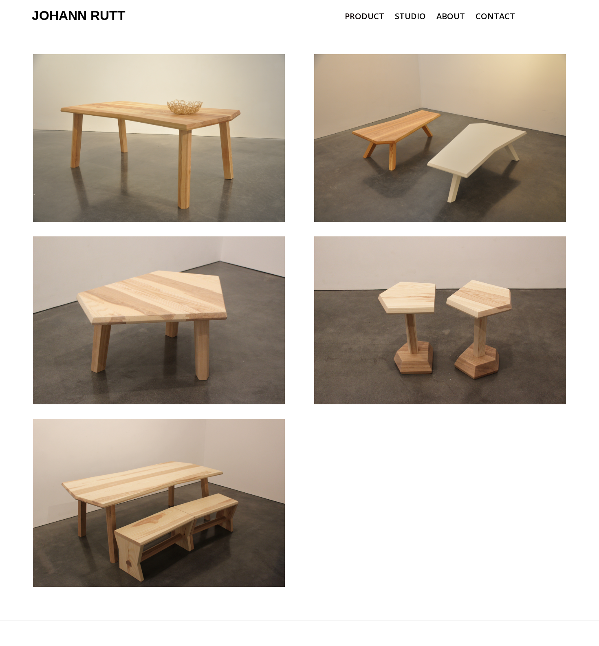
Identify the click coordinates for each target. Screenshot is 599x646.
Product (364, 17)
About (450, 17)
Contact (495, 17)
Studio (410, 17)
